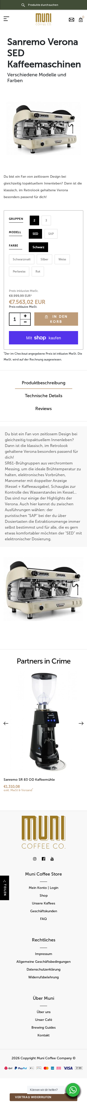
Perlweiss (19, 271)
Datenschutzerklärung (43, 969)
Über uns (44, 1012)
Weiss (62, 259)
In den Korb (59, 319)
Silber (44, 259)
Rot (38, 271)
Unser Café (43, 1020)
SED (35, 234)
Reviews (43, 408)
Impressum (43, 954)
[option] (43, 128)
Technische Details (43, 395)
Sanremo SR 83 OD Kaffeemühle (29, 780)
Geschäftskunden (43, 911)
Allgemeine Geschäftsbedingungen (43, 962)
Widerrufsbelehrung (43, 977)
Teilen (5, 890)
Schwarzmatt (21, 259)
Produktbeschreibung (43, 383)
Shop (44, 896)
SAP (51, 234)
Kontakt (43, 1035)
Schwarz (38, 247)
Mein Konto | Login (43, 888)
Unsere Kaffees (43, 903)
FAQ (43, 919)
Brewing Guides (43, 1027)
